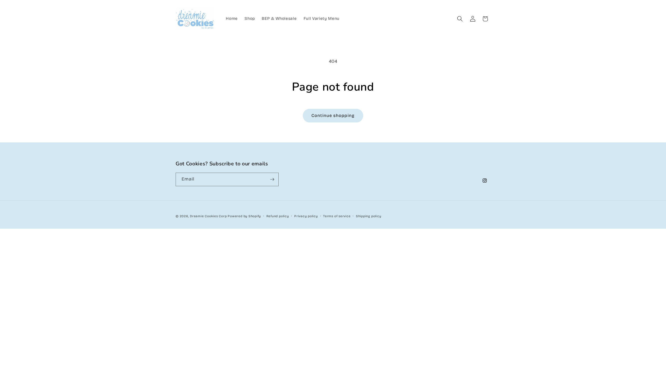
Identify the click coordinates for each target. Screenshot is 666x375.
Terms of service (336, 216)
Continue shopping (333, 115)
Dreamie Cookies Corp (208, 216)
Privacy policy (306, 216)
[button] (460, 18)
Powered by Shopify (244, 216)
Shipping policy (368, 216)
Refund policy (277, 216)
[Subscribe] (272, 179)
